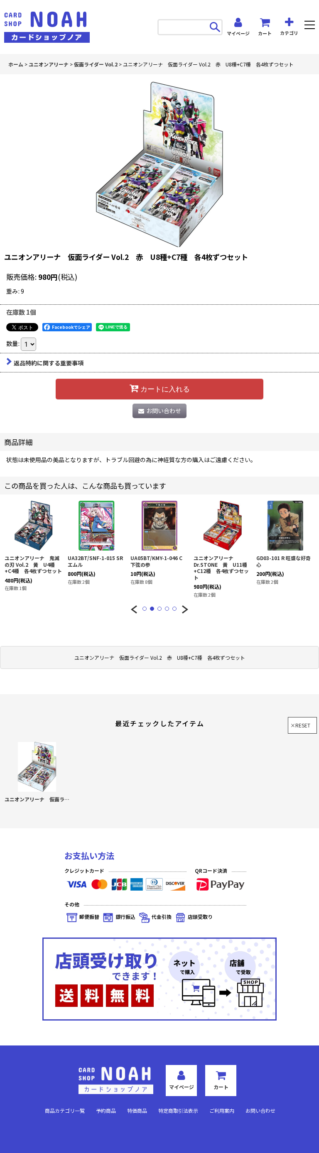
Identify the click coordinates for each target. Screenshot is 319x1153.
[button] (309, 26)
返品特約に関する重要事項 (48, 363)
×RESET (300, 725)
